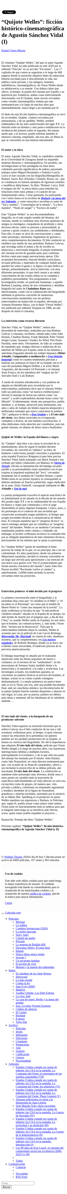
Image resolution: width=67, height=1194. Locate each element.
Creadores (21, 1041)
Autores (20, 1051)
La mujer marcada (26, 931)
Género (20, 1057)
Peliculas (14, 918)
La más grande (24, 980)
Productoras (22, 1044)
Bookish (20, 1015)
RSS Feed (21, 1176)
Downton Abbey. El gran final (33, 947)
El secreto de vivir (26, 963)
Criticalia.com (13, 912)
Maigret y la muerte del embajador (35, 967)
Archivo (13, 1025)
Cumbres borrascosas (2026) (32, 928)
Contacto (21, 1167)
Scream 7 (21, 957)
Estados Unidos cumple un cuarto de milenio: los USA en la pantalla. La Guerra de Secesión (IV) (40, 1112)
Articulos (14, 1063)
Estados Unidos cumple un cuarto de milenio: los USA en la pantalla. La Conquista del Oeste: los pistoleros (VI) (38, 1083)
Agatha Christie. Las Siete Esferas (35, 992)
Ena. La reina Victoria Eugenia (33, 1005)
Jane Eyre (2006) (25, 986)
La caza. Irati (23, 996)
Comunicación (17, 1163)
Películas (21, 1028)
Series (12, 970)
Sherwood (21, 976)
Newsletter (22, 1173)
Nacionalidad (23, 1060)
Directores (21, 1038)
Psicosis (20, 941)
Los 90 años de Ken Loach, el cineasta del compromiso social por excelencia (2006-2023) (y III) (39, 1151)
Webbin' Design (13, 856)
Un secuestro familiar (28, 960)
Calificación (22, 1054)
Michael (20, 921)
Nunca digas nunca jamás (30, 954)
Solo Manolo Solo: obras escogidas (35, 1105)
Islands (20, 951)
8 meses (20, 1018)
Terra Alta (21, 1022)
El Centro (21, 1012)
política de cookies (40, 893)
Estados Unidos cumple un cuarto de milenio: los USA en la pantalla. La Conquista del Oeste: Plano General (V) (38, 1093)
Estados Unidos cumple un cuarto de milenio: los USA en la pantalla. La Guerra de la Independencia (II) (40, 1131)
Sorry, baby (22, 934)
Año (18, 1047)
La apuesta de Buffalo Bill (30, 944)
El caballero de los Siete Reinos (33, 973)
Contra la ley (23, 983)
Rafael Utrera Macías (13, 50)
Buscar (6, 1187)
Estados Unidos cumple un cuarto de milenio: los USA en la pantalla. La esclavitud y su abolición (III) (36, 1122)
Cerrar (8, 902)
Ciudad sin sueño (25, 938)
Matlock (20, 989)
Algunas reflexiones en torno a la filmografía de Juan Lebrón (34, 1101)
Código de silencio (26, 1009)
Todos (19, 1160)
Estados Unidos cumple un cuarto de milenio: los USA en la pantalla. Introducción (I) (36, 1141)
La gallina (21, 925)
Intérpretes (22, 1034)
